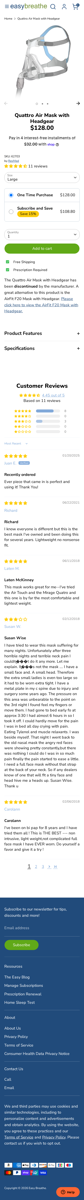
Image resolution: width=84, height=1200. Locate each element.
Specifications (19, 348)
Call (7, 1079)
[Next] (78, 103)
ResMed (13, 161)
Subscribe (21, 944)
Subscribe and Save (35, 208)
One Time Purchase (35, 195)
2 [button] (42, 103)
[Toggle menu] (5, 6)
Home (8, 19)
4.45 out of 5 (53, 395)
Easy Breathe (37, 1188)
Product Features (23, 333)
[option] (42, 62)
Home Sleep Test (19, 1002)
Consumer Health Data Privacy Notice (37, 1053)
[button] (16, 166)
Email (9, 1087)
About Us (12, 1028)
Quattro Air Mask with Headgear (38, 19)
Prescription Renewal (22, 994)
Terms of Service (18, 1045)
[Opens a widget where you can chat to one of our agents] (68, 1192)
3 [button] (47, 103)
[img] (15, 456)
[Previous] (6, 103)
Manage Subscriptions (23, 985)
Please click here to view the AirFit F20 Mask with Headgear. (41, 305)
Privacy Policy (16, 1036)
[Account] (64, 5)
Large (13, 179)
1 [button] (37, 104)
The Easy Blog (17, 977)
